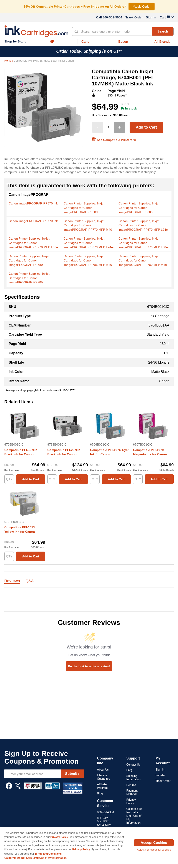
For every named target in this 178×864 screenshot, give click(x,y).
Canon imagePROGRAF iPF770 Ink (33, 221)
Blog (100, 793)
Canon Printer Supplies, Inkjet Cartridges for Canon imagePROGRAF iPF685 (139, 208)
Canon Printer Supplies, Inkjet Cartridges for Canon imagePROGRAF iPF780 (29, 260)
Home (8, 60)
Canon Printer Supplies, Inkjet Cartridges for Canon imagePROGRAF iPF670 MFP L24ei (89, 243)
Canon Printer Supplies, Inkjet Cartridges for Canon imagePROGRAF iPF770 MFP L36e (33, 243)
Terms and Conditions (48, 853)
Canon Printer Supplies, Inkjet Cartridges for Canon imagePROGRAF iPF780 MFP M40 (143, 260)
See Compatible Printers (114, 139)
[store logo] (36, 31)
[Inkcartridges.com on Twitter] (17, 788)
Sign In (151, 17)
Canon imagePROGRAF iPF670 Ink (33, 203)
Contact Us (133, 764)
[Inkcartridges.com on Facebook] (9, 788)
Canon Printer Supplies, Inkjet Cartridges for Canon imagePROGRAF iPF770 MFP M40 (88, 225)
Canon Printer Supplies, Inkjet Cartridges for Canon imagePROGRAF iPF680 (84, 208)
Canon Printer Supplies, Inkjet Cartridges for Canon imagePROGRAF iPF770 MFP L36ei (143, 243)
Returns (131, 785)
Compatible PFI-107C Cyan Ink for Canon (110, 452)
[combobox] (122, 31)
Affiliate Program (102, 786)
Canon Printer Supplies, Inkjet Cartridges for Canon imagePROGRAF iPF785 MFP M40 (88, 260)
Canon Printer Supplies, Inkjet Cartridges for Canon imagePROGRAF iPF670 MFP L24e (143, 225)
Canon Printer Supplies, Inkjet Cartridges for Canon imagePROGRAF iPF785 (29, 278)
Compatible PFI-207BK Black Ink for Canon (64, 452)
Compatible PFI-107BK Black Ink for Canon (21, 452)
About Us (103, 769)
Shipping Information (133, 777)
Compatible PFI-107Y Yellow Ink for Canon (19, 529)
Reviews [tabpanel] (12, 581)
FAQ (129, 770)
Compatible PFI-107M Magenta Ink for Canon (150, 452)
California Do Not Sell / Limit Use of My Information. (35, 857)
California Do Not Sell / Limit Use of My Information (134, 815)
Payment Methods (132, 792)
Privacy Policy (131, 801)
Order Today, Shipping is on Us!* (89, 51)
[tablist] (89, 583)
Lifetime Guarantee (103, 777)
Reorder (160, 775)
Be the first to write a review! (89, 666)
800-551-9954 (112, 17)
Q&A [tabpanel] (29, 581)
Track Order (134, 17)
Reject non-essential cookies (154, 849)
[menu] (89, 41)
